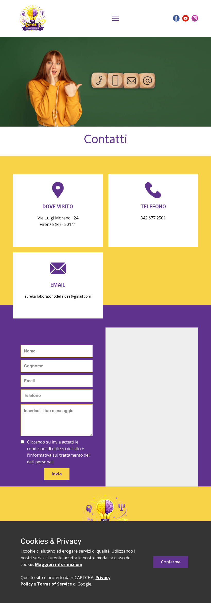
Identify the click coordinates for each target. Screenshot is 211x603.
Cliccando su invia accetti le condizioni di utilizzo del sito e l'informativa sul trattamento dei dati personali (58, 452)
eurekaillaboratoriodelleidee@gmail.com (57, 296)
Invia (57, 474)
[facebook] (176, 18)
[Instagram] (194, 18)
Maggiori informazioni (58, 564)
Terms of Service (54, 584)
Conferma (170, 562)
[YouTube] (185, 18)
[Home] (33, 18)
